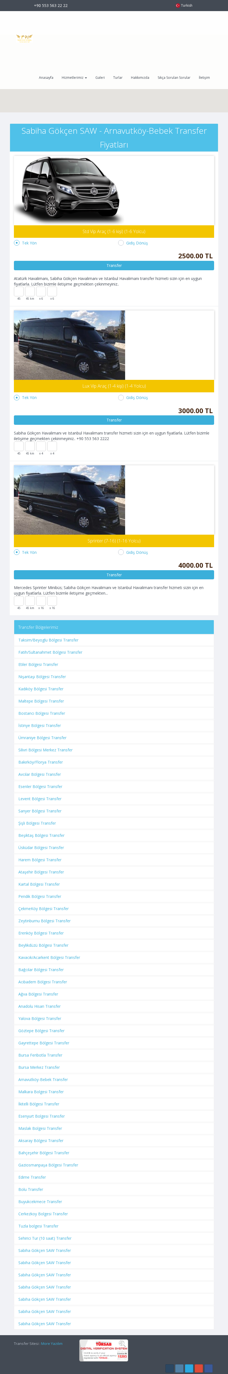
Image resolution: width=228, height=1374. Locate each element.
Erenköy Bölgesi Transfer (41, 933)
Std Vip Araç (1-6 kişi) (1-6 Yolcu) (114, 231)
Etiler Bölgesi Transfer (38, 664)
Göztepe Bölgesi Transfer (41, 1030)
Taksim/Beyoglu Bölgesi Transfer (48, 640)
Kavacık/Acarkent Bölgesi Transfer (49, 957)
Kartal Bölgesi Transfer (39, 884)
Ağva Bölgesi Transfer (38, 994)
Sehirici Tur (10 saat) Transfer (44, 1238)
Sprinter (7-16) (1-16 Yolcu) (114, 541)
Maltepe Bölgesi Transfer (41, 701)
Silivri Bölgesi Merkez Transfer (45, 749)
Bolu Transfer (30, 1189)
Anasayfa (46, 77)
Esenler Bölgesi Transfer (40, 786)
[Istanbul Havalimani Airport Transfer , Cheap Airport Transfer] (22, 38)
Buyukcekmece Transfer (40, 1201)
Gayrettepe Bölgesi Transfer (43, 1042)
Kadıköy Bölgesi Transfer (40, 688)
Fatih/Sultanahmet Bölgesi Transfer (50, 652)
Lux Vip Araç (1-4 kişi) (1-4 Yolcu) (114, 386)
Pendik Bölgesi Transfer (39, 896)
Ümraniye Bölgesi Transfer (42, 737)
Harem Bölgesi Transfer (39, 859)
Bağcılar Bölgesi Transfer (41, 969)
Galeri (100, 77)
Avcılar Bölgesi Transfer (39, 774)
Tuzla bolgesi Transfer (38, 1226)
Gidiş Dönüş (137, 243)
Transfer (114, 265)
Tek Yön (29, 243)
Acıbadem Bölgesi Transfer (42, 981)
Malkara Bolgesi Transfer (41, 1091)
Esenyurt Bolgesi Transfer (41, 1116)
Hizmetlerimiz (73, 77)
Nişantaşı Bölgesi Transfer (42, 676)
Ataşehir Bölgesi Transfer (41, 872)
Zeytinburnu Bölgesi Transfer (44, 920)
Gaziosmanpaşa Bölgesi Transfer (48, 1165)
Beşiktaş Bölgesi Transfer (41, 835)
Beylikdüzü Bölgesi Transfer (43, 945)
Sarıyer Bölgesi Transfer (39, 811)
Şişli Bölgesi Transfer (37, 823)
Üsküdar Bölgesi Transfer (41, 847)
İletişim (204, 77)
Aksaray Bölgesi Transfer (40, 1140)
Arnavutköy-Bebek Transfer (43, 1079)
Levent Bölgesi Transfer (39, 798)
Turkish (186, 5)
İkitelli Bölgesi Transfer (38, 1104)
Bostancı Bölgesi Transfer (41, 713)
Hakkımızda (140, 77)
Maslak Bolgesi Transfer (40, 1128)
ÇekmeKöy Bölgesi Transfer (43, 908)
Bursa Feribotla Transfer (40, 1055)
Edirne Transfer (32, 1177)
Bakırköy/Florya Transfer (40, 762)
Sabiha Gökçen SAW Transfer (44, 1250)
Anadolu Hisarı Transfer (39, 1006)
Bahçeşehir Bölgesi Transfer (43, 1152)
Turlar (118, 77)
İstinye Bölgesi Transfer (39, 725)
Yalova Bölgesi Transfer (39, 1018)
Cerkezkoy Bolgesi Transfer (43, 1213)
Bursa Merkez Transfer (39, 1067)
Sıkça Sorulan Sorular (174, 77)
